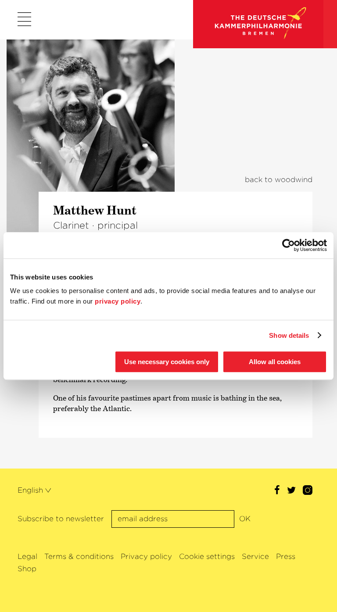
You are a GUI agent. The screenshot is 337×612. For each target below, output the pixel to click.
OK (245, 519)
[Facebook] (277, 491)
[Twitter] (291, 491)
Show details (289, 335)
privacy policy (117, 301)
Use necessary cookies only (166, 361)
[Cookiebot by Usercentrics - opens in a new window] (288, 245)
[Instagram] (307, 491)
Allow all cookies (275, 361)
